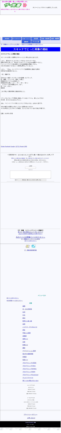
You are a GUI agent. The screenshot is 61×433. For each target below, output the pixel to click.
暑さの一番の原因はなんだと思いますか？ (30, 232)
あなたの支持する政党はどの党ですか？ (31, 233)
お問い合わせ (31, 418)
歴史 (24, 330)
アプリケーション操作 (29, 351)
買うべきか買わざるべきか (31, 380)
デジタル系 (36, 42)
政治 (24, 318)
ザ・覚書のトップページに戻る (10, 44)
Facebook (7, 146)
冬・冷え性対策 (27, 309)
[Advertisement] (30, 26)
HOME (7, 38)
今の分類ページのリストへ (15, 300)
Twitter (3, 146)
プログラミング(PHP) (29, 372)
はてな (18, 146)
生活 (24, 312)
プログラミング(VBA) (29, 366)
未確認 (25, 336)
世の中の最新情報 (28, 354)
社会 (24, 315)
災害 (24, 342)
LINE (25, 146)
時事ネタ (25, 345)
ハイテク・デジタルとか (30, 327)
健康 (24, 306)
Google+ (13, 146)
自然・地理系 (55, 38)
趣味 (24, 348)
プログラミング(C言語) (29, 363)
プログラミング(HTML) (30, 369)
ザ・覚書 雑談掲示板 (30, 250)
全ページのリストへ (31, 240)
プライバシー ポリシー (30, 414)
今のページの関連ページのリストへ (32, 44)
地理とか (25, 339)
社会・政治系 (45, 38)
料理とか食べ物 (27, 321)
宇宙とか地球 (27, 333)
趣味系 (26, 42)
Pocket (22, 146)
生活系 (36, 38)
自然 (24, 324)
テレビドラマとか (28, 377)
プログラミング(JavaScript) (30, 375)
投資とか (25, 360)
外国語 (25, 357)
